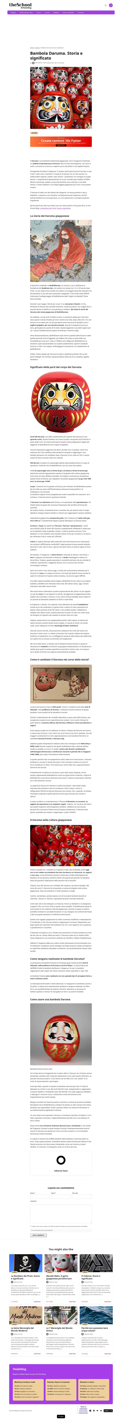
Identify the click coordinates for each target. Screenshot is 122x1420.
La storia (47, 12)
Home (32, 48)
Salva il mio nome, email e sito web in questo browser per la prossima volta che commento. (60, 1226)
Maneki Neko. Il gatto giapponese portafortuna (59, 1277)
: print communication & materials (26, 1394)
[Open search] (105, 5)
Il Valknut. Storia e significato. (90, 1277)
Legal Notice (83, 1408)
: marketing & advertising (23, 1388)
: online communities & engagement (27, 1397)
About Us (83, 1406)
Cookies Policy (83, 1413)
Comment (33, 1201)
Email (53, 1193)
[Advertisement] (61, 29)
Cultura (39, 12)
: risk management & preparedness (92, 1397)
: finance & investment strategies (58, 1388)
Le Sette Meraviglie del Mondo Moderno (22, 1329)
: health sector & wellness (89, 1391)
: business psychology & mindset (58, 1391)
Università (81, 12)
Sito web (75, 1193)
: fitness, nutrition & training (89, 1394)
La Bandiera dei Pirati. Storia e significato (55, 208)
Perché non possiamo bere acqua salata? (94, 1329)
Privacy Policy (83, 1411)
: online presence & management (59, 1394)
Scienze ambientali (68, 12)
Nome (32, 1193)
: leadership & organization (56, 1386)
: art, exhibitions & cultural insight (92, 1388)
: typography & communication (25, 1391)
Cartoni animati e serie (26, 12)
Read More (37, 1302)
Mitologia (56, 12)
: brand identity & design (23, 1386)
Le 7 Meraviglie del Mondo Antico (59, 1329)
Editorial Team (40, 63)
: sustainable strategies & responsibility (93, 1386)
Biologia (13, 12)
